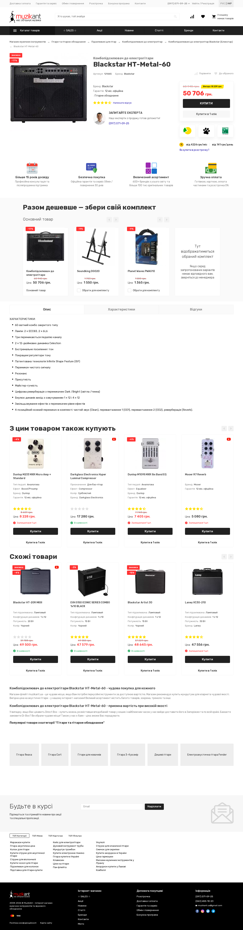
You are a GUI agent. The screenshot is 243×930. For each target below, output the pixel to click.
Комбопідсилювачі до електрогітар (142, 41)
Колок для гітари (19, 849)
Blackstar (129, 73)
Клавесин (58, 860)
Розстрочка (96, 3)
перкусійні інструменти (102, 694)
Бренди (188, 30)
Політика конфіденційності (23, 923)
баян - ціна (84, 715)
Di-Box (26, 715)
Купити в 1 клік (206, 114)
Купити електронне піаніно (68, 853)
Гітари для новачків (89, 754)
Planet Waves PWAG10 (141, 271)
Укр (229, 3)
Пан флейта (60, 867)
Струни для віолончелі (23, 859)
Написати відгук (122, 102)
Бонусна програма (119, 3)
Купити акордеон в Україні (111, 853)
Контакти (140, 3)
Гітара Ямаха (24, 754)
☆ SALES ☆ (69, 30)
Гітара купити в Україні (66, 856)
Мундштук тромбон (64, 849)
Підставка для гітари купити (26, 870)
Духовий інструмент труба (68, 846)
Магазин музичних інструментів (28, 41)
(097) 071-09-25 (119, 123)
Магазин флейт (19, 694)
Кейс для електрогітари (66, 842)
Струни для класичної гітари (112, 846)
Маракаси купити (20, 842)
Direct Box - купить (56, 712)
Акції (99, 30)
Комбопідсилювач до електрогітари (123, 58)
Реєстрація (207, 3)
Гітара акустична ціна (22, 846)
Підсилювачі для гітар (103, 41)
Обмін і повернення (73, 3)
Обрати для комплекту (95, 290)
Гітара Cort (55, 754)
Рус (222, 3)
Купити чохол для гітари (24, 863)
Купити (206, 103)
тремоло (157, 698)
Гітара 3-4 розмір (127, 754)
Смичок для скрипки (107, 849)
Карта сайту (46, 923)
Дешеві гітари (162, 754)
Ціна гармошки (104, 856)
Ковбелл (101, 870)
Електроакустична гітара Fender (207, 754)
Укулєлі (100, 842)
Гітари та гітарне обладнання (69, 41)
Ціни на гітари (61, 863)
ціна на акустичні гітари (33, 698)
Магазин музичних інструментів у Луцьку (115, 861)
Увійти (195, 3)
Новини (129, 30)
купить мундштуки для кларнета (191, 694)
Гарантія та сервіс (46, 3)
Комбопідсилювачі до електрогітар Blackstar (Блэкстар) (200, 41)
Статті (159, 30)
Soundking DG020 (88, 271)
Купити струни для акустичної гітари (27, 854)
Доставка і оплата (20, 3)
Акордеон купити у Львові (111, 866)
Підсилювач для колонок (24, 866)
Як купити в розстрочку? (194, 149)
